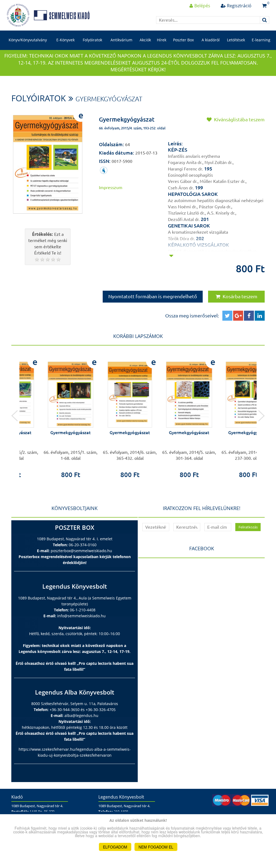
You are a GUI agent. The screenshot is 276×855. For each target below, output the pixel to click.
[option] (49, 416)
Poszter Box (183, 39)
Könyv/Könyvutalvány (28, 39)
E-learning (261, 39)
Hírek (161, 39)
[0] (264, 6)
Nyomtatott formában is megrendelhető (152, 296)
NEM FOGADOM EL (156, 847)
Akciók (145, 39)
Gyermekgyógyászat (108, 99)
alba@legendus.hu (81, 715)
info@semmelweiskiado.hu (81, 615)
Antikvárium (121, 39)
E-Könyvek (65, 39)
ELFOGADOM (115, 847)
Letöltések (236, 39)
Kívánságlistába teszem (239, 119)
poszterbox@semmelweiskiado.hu (81, 550)
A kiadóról (211, 39)
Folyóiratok (92, 39)
